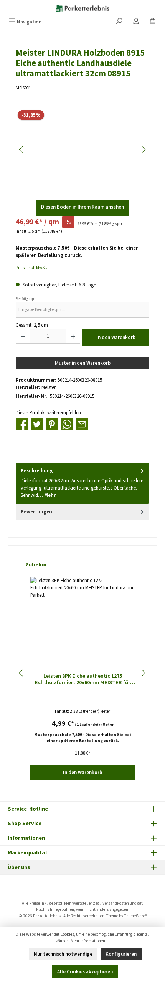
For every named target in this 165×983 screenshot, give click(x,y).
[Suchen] (119, 21)
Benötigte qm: (26, 298)
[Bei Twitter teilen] (37, 423)
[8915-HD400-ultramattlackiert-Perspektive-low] (82, 149)
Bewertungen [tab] (36, 511)
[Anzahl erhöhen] (73, 336)
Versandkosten (115, 903)
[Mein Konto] (136, 21)
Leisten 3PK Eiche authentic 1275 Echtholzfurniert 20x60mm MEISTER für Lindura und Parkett (82, 679)
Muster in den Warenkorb (83, 363)
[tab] (82, 483)
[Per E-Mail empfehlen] (81, 423)
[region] (82, 149)
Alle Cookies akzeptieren (85, 971)
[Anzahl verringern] (23, 336)
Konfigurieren (121, 954)
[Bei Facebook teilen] (22, 423)
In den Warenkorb (115, 337)
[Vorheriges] (21, 149)
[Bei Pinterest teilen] (51, 423)
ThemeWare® (135, 915)
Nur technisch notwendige (63, 954)
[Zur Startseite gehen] (82, 8)
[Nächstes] (143, 149)
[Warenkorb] (152, 21)
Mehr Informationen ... (90, 940)
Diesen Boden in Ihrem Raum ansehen (82, 207)
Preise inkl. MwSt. (31, 267)
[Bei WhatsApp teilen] (66, 423)
